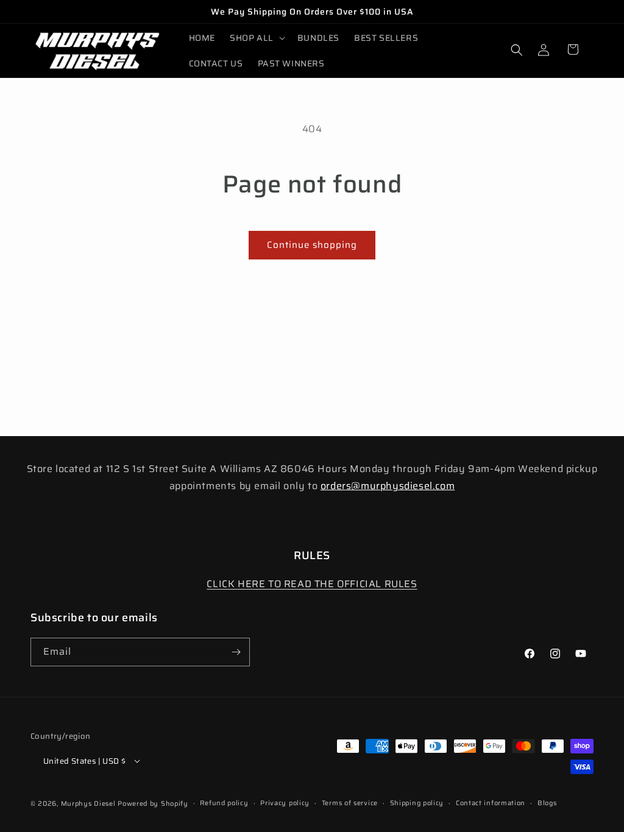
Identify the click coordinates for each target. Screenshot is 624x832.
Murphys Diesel (88, 804)
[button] (256, 38)
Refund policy (224, 803)
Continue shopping (312, 245)
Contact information (490, 803)
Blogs (547, 803)
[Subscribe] (235, 652)
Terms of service (350, 803)
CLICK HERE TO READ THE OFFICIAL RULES (312, 583)
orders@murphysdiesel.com (388, 485)
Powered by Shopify (153, 804)
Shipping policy (417, 803)
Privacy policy (285, 803)
